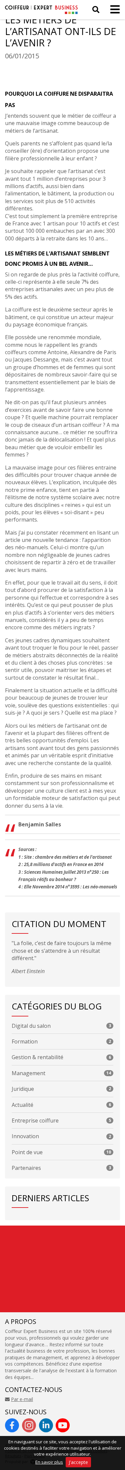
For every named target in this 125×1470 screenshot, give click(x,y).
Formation (61, 1041)
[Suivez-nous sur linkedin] (46, 1425)
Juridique (61, 1088)
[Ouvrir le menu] (113, 9)
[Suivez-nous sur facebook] (12, 1425)
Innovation (61, 1136)
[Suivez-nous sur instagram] (29, 1425)
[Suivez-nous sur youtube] (63, 1425)
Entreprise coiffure (61, 1120)
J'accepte (78, 1462)
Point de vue (61, 1152)
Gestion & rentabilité (61, 1057)
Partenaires (61, 1168)
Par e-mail (22, 1399)
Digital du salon (61, 1025)
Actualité (61, 1105)
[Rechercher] (95, 9)
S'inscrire (82, 1305)
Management (61, 1073)
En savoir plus (49, 1462)
